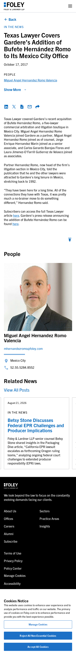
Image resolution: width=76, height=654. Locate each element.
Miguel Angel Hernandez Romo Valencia (30, 80)
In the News (14, 27)
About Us (10, 511)
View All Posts (16, 390)
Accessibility (12, 583)
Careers (9, 526)
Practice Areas (49, 518)
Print (21, 106)
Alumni (8, 534)
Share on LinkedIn (6, 106)
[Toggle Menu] (70, 6)
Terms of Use (12, 553)
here (16, 215)
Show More (12, 89)
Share (37, 106)
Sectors (44, 511)
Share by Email (29, 106)
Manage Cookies (38, 624)
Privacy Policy (13, 561)
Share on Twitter (14, 106)
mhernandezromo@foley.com (23, 348)
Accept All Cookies (37, 646)
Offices (8, 518)
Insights (45, 526)
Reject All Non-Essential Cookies (38, 635)
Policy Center (13, 568)
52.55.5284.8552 (22, 367)
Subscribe (10, 541)
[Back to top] (69, 241)
